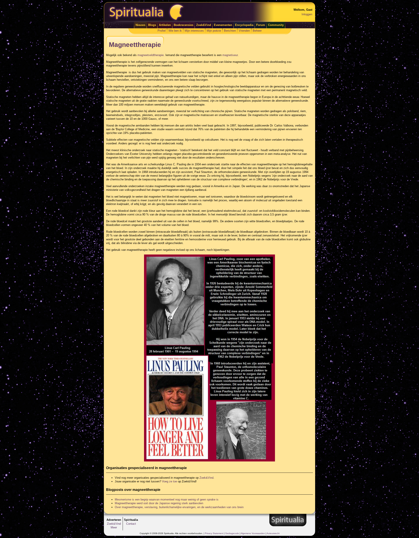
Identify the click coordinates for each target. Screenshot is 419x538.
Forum (260, 25)
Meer (114, 527)
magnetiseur (230, 55)
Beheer (257, 30)
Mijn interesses (194, 30)
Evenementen (223, 25)
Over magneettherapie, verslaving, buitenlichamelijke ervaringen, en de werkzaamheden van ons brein (179, 507)
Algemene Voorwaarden (253, 533)
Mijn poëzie (214, 30)
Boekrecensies (183, 25)
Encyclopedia (244, 25)
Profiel (162, 30)
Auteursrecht (273, 533)
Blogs (152, 25)
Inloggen (307, 14)
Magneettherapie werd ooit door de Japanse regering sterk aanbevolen (159, 503)
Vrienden (244, 30)
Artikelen (165, 25)
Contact (131, 523)
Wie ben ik (175, 30)
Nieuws (140, 25)
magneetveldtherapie (150, 55)
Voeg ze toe (169, 481)
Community (276, 25)
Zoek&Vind (203, 25)
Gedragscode (232, 533)
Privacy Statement (214, 533)
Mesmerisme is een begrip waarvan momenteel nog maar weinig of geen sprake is (166, 499)
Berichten (230, 30)
